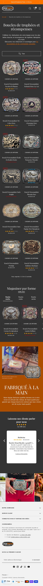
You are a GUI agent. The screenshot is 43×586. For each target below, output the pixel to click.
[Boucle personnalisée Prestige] (11, 247)
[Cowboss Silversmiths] (8, 8)
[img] (21, 424)
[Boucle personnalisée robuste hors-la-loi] (31, 68)
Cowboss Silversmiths (19, 577)
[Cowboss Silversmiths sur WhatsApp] (25, 567)
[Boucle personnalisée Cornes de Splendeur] (11, 313)
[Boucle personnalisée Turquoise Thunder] (31, 141)
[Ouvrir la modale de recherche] (30, 8)
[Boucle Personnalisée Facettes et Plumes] (11, 68)
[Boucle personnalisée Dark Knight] (11, 176)
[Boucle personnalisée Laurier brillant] (30, 313)
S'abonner (36, 560)
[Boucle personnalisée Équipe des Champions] (31, 210)
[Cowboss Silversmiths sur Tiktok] (21, 567)
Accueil (4, 17)
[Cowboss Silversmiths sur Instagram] (18, 567)
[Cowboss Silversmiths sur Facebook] (14, 567)
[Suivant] (39, 2)
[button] (4, 440)
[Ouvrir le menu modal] (39, 8)
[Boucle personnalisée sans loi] (11, 210)
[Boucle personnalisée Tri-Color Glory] (11, 105)
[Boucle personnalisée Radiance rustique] (31, 247)
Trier (23, 54)
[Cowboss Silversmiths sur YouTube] (29, 567)
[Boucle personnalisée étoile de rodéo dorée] (11, 141)
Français (4, 574)
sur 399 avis (21, 427)
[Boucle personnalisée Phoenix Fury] (31, 176)
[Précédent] (3, 2)
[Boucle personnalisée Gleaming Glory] (31, 105)
